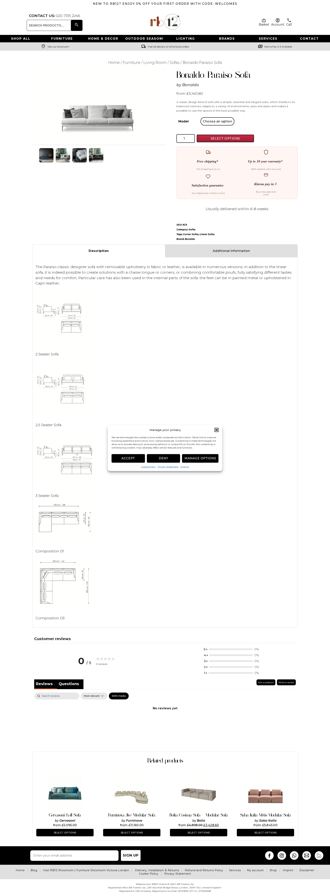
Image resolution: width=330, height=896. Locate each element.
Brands (227, 38)
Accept (128, 458)
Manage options (200, 458)
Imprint (184, 466)
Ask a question (266, 682)
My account (255, 870)
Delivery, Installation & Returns (157, 870)
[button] (216, 430)
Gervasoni (67, 820)
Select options (65, 832)
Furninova (134, 820)
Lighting (185, 38)
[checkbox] (119, 696)
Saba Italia (268, 820)
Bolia (201, 820)
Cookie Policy (148, 466)
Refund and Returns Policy (204, 870)
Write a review (286, 682)
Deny (163, 458)
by (57, 820)
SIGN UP (131, 855)
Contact (309, 38)
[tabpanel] (165, 721)
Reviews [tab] (46, 683)
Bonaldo (190, 85)
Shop (273, 870)
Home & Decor (103, 38)
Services (268, 38)
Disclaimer (306, 870)
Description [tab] (99, 251)
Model (183, 121)
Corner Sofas (190, 234)
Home (114, 62)
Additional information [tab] (231, 251)
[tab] (70, 684)
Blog (34, 870)
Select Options (225, 138)
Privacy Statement (168, 466)
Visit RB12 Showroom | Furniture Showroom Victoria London (86, 870)
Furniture (62, 38)
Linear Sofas (207, 234)
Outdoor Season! (144, 38)
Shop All (20, 38)
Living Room (155, 62)
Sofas (175, 62)
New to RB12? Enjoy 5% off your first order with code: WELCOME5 (165, 4)
